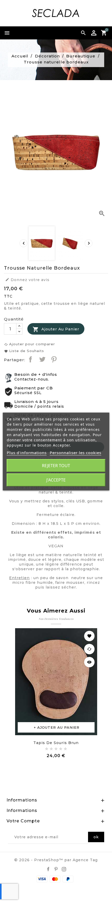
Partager (30, 359)
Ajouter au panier (56, 329)
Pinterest (54, 359)
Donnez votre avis (27, 279)
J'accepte (56, 480)
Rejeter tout (56, 465)
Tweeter (42, 359)
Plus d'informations (27, 452)
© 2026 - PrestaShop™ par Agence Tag (56, 860)
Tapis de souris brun (56, 742)
